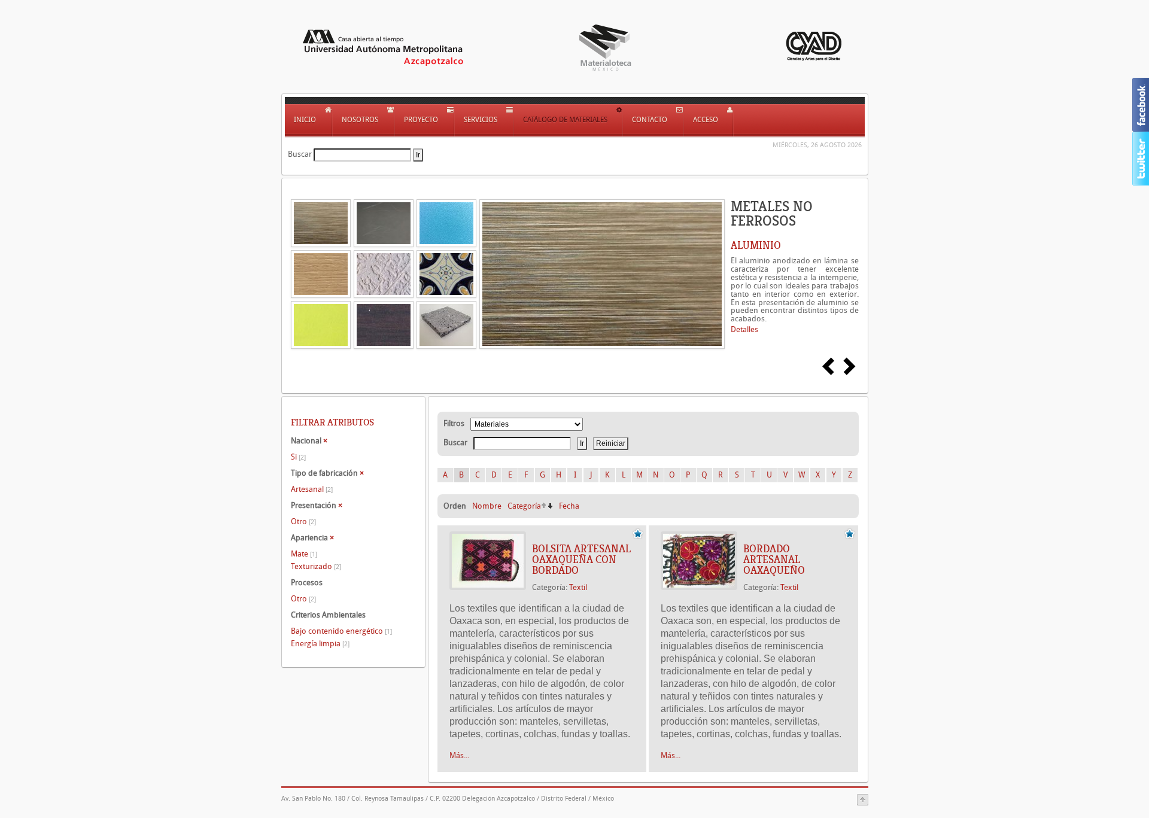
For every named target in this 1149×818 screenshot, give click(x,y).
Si (298, 456)
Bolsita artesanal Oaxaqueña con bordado (581, 559)
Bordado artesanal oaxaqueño (774, 559)
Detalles (744, 329)
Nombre (486, 505)
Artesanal (312, 489)
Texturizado (316, 566)
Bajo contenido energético (341, 631)
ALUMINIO (756, 245)
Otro (303, 521)
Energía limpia (320, 643)
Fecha (569, 505)
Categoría (524, 505)
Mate (304, 553)
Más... (459, 755)
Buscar (300, 154)
